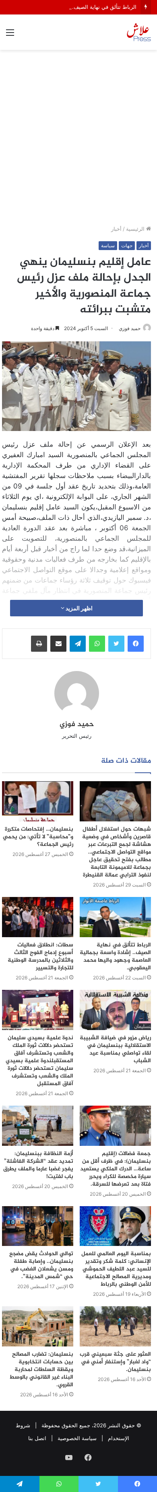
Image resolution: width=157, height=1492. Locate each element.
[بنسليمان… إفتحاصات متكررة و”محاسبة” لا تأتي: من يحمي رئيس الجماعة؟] (37, 801)
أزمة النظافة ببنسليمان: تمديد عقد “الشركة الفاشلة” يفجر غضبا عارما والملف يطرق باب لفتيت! (38, 1165)
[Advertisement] (78, 140)
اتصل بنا (37, 1438)
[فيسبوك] (136, 644)
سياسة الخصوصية (77, 1438)
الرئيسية (136, 229)
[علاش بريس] (139, 32)
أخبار (116, 229)
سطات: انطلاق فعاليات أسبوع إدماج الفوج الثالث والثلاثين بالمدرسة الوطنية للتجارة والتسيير (40, 956)
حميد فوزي (129, 328)
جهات (126, 245)
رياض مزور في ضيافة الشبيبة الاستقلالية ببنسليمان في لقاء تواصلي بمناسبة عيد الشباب (115, 1049)
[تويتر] (116, 644)
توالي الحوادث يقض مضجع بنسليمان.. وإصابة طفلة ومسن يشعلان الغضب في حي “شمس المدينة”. (41, 1265)
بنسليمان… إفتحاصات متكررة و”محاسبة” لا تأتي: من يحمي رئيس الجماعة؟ (38, 837)
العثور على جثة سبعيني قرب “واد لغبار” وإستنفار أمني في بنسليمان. (115, 1362)
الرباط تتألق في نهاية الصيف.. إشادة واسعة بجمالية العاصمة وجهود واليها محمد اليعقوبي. (115, 956)
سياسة (108, 245)
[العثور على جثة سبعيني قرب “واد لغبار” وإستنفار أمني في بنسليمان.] (115, 1326)
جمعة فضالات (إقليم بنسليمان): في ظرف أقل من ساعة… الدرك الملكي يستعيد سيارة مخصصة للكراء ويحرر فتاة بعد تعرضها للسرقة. (115, 1169)
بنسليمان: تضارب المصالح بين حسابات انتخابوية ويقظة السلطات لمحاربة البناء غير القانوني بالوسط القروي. (41, 1369)
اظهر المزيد (78, 608)
